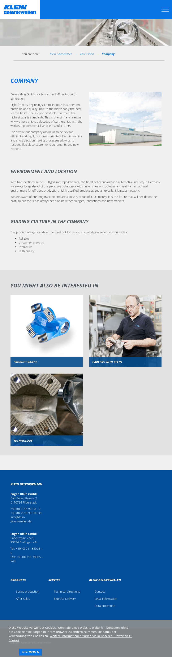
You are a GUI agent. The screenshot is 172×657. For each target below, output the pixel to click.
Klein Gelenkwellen (61, 54)
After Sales (23, 599)
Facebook (11, 567)
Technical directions (67, 591)
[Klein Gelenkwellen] (20, 9)
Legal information (106, 599)
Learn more (46, 337)
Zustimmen (30, 652)
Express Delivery (65, 599)
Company (108, 54)
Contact (100, 591)
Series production (27, 591)
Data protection (105, 606)
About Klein (87, 54)
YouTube (17, 567)
